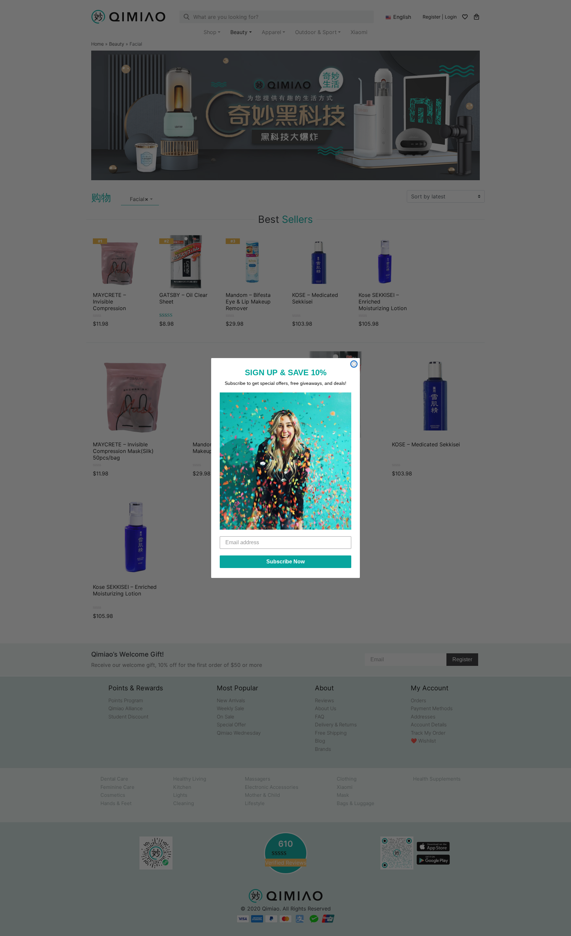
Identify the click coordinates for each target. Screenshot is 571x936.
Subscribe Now (285, 561)
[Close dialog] (354, 364)
